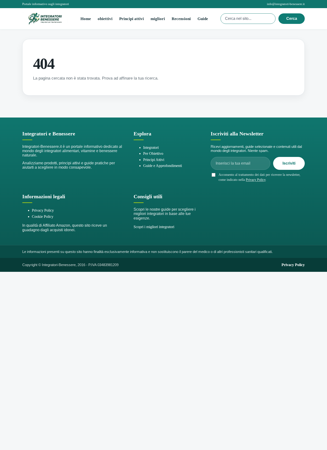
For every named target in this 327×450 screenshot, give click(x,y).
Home (85, 18)
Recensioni (181, 18)
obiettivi (105, 18)
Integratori (151, 147)
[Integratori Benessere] (45, 19)
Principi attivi (131, 18)
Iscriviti (288, 163)
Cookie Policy (42, 216)
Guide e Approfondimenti (162, 166)
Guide (202, 18)
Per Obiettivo (153, 153)
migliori (158, 18)
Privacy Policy (255, 180)
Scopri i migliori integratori (154, 227)
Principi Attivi (153, 160)
